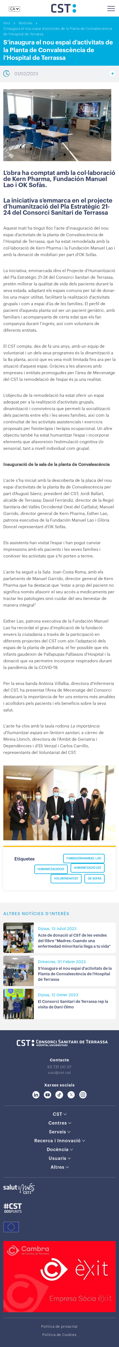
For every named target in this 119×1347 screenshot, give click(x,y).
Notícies (26, 23)
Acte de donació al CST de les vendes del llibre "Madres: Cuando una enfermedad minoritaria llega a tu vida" (74, 941)
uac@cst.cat (59, 1072)
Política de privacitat (59, 1326)
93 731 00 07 (59, 1067)
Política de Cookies (59, 1335)
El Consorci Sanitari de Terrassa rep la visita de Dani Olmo (73, 1004)
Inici (7, 23)
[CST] (63, 11)
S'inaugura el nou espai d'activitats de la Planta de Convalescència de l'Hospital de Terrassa (75, 974)
